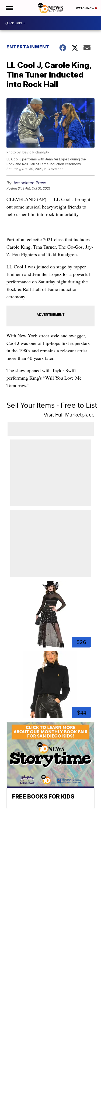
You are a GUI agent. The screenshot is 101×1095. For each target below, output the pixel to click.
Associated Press (29, 182)
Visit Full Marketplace (69, 415)
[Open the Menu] (9, 8)
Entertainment (28, 46)
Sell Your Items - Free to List (51, 405)
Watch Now (85, 8)
